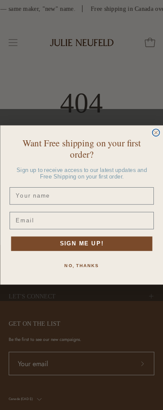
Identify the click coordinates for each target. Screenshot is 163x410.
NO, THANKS (81, 265)
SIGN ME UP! (81, 244)
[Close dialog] (156, 132)
